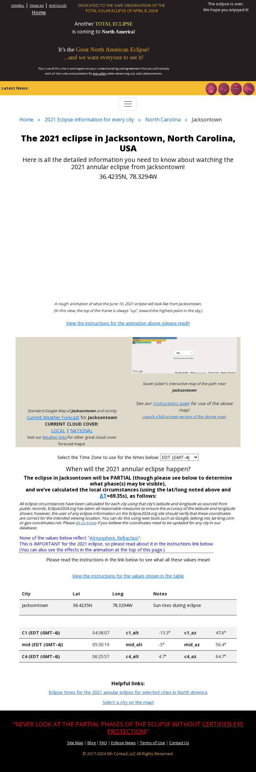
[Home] (211, 88)
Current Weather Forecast (53, 417)
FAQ (103, 742)
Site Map (75, 742)
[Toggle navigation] (128, 104)
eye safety (100, 73)
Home (39, 12)
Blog (91, 742)
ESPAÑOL (17, 6)
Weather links (54, 437)
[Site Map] (236, 88)
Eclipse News (123, 742)
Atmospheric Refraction (114, 538)
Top (242, 758)
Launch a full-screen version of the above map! (184, 416)
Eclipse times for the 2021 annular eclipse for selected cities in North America (128, 692)
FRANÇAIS (37, 6)
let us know (86, 522)
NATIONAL (81, 430)
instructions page (171, 403)
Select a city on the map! (128, 702)
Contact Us (179, 742)
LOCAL (58, 430)
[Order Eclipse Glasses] (223, 88)
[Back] (248, 88)
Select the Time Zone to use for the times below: (108, 457)
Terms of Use (152, 742)
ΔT (103, 495)
